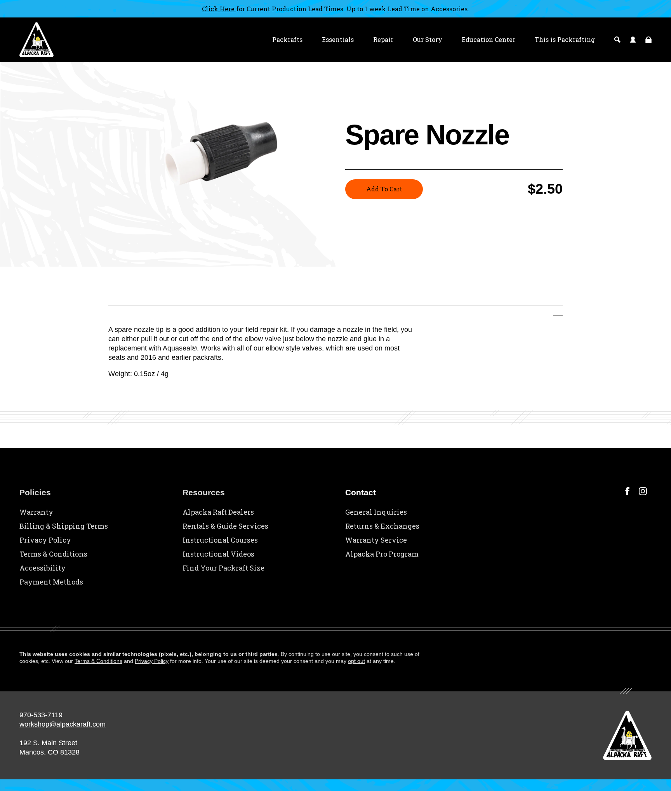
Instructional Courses (220, 540)
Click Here (219, 9)
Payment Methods (51, 581)
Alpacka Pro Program (382, 554)
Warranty (36, 512)
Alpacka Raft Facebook (627, 491)
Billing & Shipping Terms (63, 526)
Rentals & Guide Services (225, 526)
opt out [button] (356, 661)
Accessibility (42, 567)
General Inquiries (376, 512)
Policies (35, 492)
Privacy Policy (45, 540)
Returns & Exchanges (382, 526)
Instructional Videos (218, 554)
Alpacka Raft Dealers (218, 512)
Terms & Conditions (53, 554)
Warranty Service (376, 540)
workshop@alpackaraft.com (62, 724)
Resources (204, 492)
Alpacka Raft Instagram (643, 491)
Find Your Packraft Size (223, 567)
